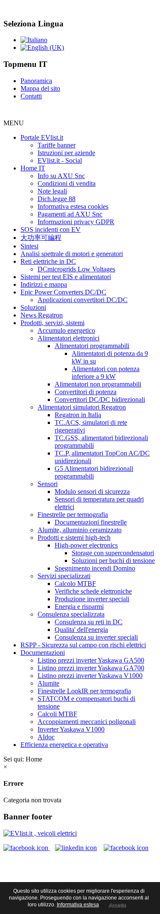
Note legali (52, 191)
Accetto (116, 905)
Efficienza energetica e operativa (64, 744)
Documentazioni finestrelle (91, 522)
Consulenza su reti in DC (88, 622)
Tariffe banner (57, 145)
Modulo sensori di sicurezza (92, 491)
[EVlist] (40, 833)
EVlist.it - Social (60, 160)
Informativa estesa (78, 905)
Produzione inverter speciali (92, 599)
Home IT (32, 168)
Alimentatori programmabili (92, 345)
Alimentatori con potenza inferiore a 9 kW (106, 372)
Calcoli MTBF (57, 714)
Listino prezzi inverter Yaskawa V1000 (90, 675)
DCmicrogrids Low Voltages (76, 269)
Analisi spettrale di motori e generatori (71, 253)
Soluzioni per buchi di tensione (113, 560)
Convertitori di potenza (85, 391)
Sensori (48, 483)
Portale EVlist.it (41, 137)
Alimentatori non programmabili (98, 384)
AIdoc (46, 737)
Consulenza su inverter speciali (96, 637)
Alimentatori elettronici (68, 338)
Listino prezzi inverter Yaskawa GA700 (91, 668)
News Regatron (41, 315)
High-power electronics (86, 545)
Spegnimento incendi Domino (95, 568)
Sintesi (29, 246)
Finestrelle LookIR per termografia (84, 691)
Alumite (48, 683)
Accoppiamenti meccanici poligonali (87, 721)
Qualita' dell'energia (81, 629)
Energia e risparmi (79, 606)
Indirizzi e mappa (43, 284)
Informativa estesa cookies (73, 206)
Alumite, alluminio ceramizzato (80, 529)
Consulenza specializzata (71, 614)
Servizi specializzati (64, 576)
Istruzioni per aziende (66, 152)
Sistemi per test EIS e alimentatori (65, 276)
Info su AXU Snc (61, 175)
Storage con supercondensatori (113, 552)
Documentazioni (42, 652)
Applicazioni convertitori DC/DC (83, 299)
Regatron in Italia (78, 414)
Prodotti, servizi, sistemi (52, 322)
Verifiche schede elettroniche (93, 591)
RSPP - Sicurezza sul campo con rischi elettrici (83, 645)
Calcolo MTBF (75, 583)
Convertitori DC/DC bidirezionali (100, 399)
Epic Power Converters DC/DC (63, 292)
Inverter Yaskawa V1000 (71, 729)
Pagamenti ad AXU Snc (70, 214)
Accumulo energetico (66, 330)
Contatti (31, 96)
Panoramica (36, 80)
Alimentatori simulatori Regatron (82, 407)
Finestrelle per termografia (73, 514)
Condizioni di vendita (67, 183)
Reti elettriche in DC (48, 261)
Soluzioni (33, 307)
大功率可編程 (40, 237)
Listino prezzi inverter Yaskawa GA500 (91, 660)
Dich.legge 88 (57, 198)
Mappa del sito (40, 88)
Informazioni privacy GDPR (76, 221)
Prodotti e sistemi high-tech (74, 537)
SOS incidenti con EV (50, 229)
